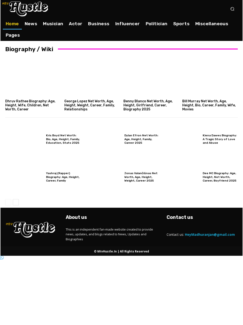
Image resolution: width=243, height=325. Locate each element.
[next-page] (16, 202)
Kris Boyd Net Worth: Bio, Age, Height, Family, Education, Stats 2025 (63, 139)
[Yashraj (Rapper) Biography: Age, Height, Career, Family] (24, 177)
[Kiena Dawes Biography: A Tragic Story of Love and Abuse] (181, 139)
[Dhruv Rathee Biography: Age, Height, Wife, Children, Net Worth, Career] (33, 76)
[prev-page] (8, 202)
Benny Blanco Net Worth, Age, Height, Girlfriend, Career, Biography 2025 (148, 105)
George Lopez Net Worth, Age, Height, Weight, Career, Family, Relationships (89, 105)
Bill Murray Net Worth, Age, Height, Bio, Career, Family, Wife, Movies (209, 105)
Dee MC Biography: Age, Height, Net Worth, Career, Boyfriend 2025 (219, 177)
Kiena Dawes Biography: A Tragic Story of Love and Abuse (220, 139)
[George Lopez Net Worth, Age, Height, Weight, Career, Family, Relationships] (92, 76)
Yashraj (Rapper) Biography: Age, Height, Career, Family (62, 177)
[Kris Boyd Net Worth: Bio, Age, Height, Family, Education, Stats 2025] (24, 139)
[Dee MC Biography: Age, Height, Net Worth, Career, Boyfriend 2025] (181, 177)
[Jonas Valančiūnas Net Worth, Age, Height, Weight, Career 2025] (103, 177)
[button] (232, 9)
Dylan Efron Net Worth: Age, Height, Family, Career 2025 (141, 139)
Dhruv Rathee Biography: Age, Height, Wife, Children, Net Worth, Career (30, 105)
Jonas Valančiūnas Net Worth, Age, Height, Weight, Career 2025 (141, 177)
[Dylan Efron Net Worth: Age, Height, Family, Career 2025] (103, 139)
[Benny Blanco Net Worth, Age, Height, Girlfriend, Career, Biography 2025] (151, 76)
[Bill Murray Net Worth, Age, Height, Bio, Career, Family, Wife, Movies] (210, 76)
